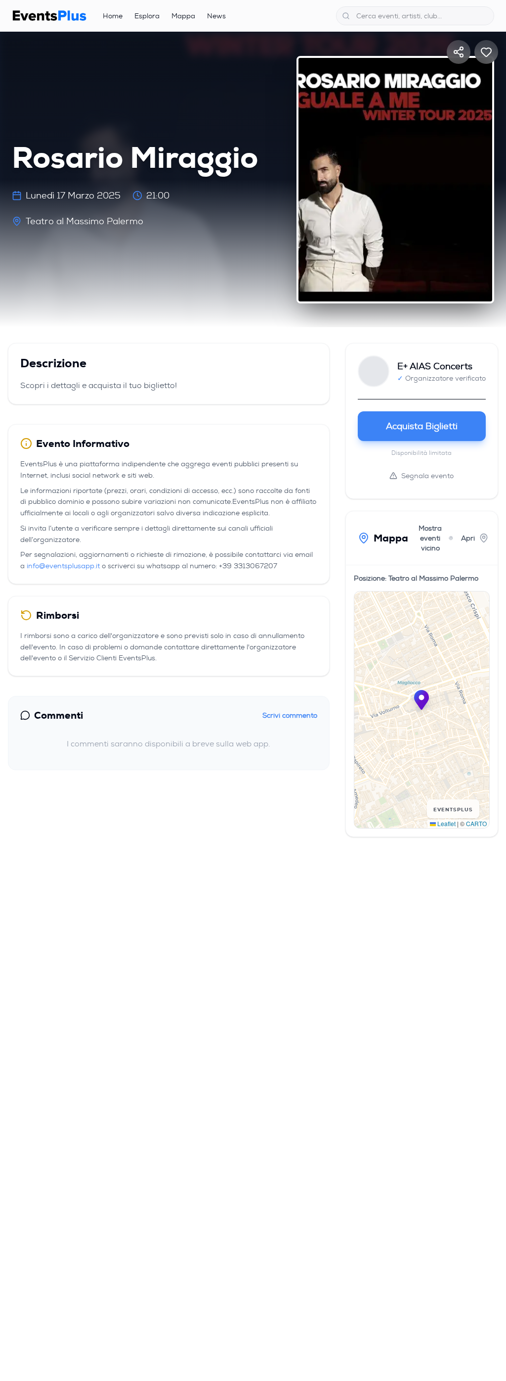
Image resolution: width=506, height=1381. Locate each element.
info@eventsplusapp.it (63, 565)
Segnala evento (427, 475)
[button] (421, 700)
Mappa (183, 15)
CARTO (476, 823)
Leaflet (446, 823)
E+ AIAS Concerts (434, 366)
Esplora (147, 15)
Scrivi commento (289, 715)
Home (113, 15)
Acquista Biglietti (422, 426)
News (216, 15)
